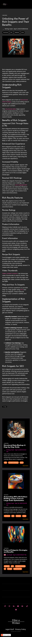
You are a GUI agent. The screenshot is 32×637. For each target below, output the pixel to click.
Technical (5, 32)
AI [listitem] (4, 569)
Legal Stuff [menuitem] (9, 629)
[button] (30, 3)
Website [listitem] (18, 516)
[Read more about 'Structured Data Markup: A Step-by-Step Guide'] (16, 429)
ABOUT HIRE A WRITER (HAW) (15, 588)
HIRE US (15, 581)
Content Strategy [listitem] (13, 462)
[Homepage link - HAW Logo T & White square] (16, 627)
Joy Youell (9, 555)
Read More (25, 465)
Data (22, 32)
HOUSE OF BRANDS (15, 601)
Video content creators (10, 273)
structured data (10, 109)
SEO (11, 32)
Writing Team (8, 29)
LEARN (15, 594)
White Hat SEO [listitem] (17, 569)
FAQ (21, 290)
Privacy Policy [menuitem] (20, 629)
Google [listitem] (10, 569)
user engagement (21, 185)
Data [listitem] (21, 462)
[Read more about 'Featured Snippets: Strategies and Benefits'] (16, 534)
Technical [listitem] (7, 516)
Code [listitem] (24, 516)
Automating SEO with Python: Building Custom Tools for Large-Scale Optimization (15, 498)
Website (17, 32)
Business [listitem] (6, 566)
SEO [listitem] (5, 462)
